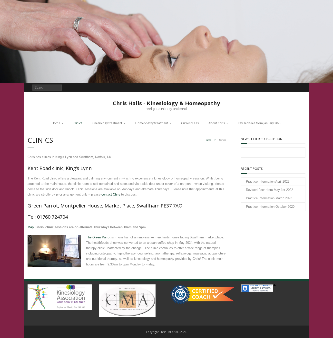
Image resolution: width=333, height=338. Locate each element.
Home (56, 123)
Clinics (77, 123)
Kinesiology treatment (107, 123)
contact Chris (110, 194)
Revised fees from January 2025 (259, 123)
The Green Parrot (98, 237)
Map (31, 227)
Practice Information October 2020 (270, 206)
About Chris (216, 123)
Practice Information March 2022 (269, 198)
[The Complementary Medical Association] (127, 300)
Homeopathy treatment (151, 123)
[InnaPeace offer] (202, 293)
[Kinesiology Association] (60, 296)
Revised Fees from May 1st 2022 (269, 190)
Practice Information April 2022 (267, 181)
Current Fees (190, 123)
